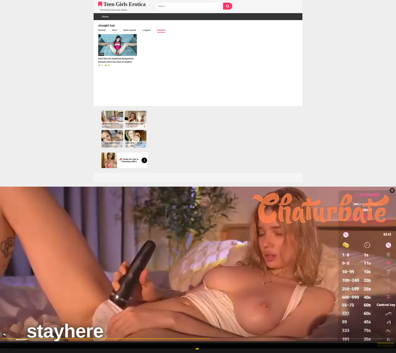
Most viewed (129, 30)
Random (161, 30)
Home (105, 16)
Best (114, 30)
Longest (146, 30)
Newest (102, 30)
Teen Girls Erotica (124, 4)
